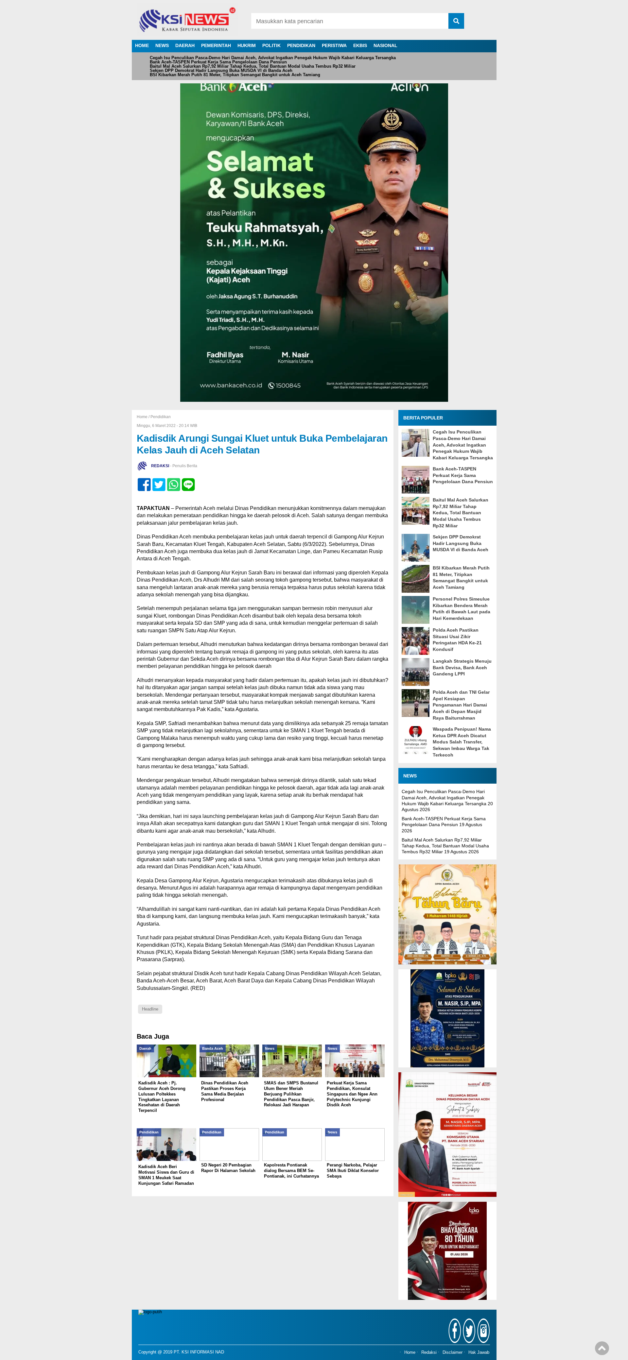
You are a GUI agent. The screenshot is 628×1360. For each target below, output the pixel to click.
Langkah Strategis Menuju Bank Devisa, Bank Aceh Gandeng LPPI (462, 667)
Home (409, 1352)
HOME (142, 45)
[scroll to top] (602, 1350)
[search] (456, 21)
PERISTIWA (334, 45)
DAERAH (185, 45)
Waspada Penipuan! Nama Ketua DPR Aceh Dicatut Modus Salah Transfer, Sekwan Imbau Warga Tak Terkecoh (462, 741)
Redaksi (429, 1352)
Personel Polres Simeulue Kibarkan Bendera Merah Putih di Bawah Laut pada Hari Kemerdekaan (461, 608)
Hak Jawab (478, 1352)
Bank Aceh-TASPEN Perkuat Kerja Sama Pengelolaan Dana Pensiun (218, 62)
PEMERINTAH (216, 45)
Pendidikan (160, 417)
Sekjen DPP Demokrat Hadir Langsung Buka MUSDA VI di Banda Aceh (221, 70)
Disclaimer (452, 1352)
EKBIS (360, 45)
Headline (150, 1009)
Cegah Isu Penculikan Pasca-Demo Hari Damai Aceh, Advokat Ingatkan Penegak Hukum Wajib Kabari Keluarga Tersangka (273, 58)
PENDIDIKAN (301, 45)
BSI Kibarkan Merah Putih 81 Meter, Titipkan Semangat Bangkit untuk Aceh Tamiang (235, 75)
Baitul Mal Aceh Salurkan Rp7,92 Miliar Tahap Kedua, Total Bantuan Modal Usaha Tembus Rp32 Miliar (253, 66)
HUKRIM (246, 45)
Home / (143, 417)
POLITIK (271, 45)
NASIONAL (385, 45)
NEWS (162, 45)
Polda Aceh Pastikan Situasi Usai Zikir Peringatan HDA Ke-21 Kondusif (457, 639)
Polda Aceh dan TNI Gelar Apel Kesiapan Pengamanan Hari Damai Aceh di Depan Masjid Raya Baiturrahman (461, 704)
